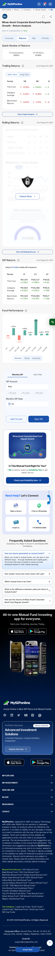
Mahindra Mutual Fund (12, 875)
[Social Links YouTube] (26, 715)
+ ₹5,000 (38, 393)
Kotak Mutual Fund (10, 896)
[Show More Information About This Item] (23, 66)
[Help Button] (50, 943)
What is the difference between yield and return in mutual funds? (26, 590)
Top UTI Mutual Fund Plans (13, 893)
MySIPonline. (25, 920)
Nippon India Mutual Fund (13, 899)
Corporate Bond (14, 31)
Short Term (12, 74)
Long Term (24, 74)
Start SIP (38, 419)
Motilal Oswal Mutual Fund (34, 875)
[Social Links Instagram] (32, 715)
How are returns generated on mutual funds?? (24, 553)
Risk (34, 38)
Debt (4, 31)
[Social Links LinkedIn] (12, 715)
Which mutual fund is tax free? (18, 581)
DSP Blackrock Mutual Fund (22, 885)
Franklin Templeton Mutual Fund (16, 891)
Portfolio (45, 38)
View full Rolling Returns (26, 252)
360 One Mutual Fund (28, 872)
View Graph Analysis (25, 114)
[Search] (39, 4)
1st (12, 404)
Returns (22, 38)
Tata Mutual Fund (34, 893)
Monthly (18, 358)
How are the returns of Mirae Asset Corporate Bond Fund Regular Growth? (24, 600)
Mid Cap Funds (8, 912)
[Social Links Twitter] (19, 715)
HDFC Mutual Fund (34, 877)
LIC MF (5, 885)
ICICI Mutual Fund (30, 869)
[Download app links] (17, 631)
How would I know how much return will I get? (24, 574)
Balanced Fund (21, 909)
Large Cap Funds (22, 907)
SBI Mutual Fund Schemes (31, 896)
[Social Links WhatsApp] (39, 715)
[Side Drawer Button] (50, 4)
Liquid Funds (7, 909)
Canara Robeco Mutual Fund (14, 883)
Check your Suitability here (26, 480)
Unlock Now (25, 196)
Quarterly (36, 358)
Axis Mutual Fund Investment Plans (17, 888)
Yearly (27, 358)
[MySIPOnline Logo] (12, 4)
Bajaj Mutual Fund (10, 872)
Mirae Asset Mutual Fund (13, 877)
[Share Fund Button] (51, 16)
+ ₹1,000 (12, 393)
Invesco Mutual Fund (38, 883)
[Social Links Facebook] (5, 715)
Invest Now (27, 949)
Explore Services (16, 749)
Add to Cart (16, 419)
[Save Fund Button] (43, 17)
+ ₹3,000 (25, 393)
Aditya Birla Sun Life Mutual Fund (16, 880)
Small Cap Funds (36, 909)
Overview (9, 38)
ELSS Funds (37, 907)
